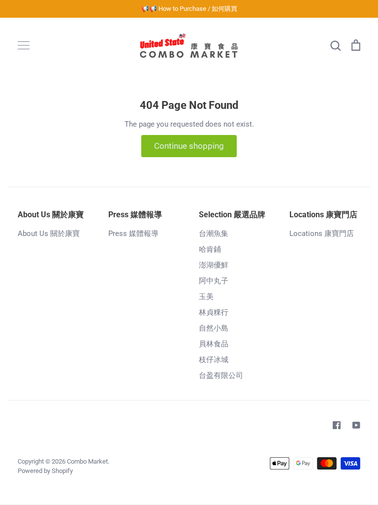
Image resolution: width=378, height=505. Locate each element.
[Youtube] (356, 425)
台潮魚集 (213, 233)
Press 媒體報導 (133, 233)
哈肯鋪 (210, 249)
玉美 (206, 296)
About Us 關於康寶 (49, 233)
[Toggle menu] (23, 45)
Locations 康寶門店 (321, 233)
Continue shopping (189, 146)
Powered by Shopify (45, 470)
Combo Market (87, 461)
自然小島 (213, 328)
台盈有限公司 (221, 375)
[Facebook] (336, 425)
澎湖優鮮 (213, 265)
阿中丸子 (213, 280)
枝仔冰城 (213, 359)
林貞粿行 (213, 312)
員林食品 (213, 343)
